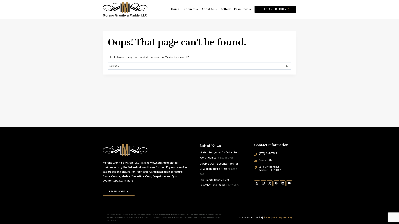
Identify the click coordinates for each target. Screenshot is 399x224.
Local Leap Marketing (282, 217)
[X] (270, 183)
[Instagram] (263, 183)
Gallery (226, 9)
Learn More (126, 181)
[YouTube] (289, 183)
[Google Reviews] (276, 183)
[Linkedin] (283, 183)
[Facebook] (257, 183)
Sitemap (267, 217)
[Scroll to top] (391, 211)
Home (175, 9)
